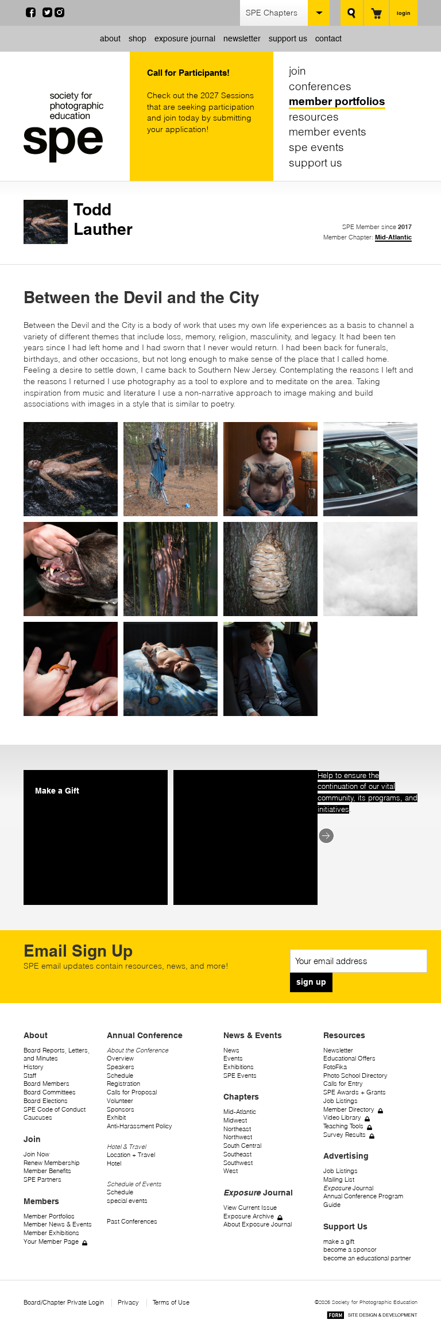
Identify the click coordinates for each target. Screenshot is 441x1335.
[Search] (352, 13)
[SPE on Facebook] (31, 14)
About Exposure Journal (257, 1224)
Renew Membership (52, 1163)
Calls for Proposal (132, 1092)
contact (328, 38)
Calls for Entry (343, 1084)
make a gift (338, 1241)
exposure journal (184, 38)
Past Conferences (132, 1221)
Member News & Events (58, 1224)
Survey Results (344, 1135)
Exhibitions (238, 1067)
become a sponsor (350, 1249)
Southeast (237, 1154)
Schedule (120, 1075)
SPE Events (240, 1075)
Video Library (342, 1117)
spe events (316, 147)
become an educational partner (367, 1258)
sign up (311, 981)
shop (137, 38)
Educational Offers (349, 1058)
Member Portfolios (49, 1216)
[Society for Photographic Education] (74, 127)
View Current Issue (250, 1208)
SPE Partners (42, 1179)
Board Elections (46, 1101)
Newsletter (338, 1050)
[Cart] (376, 13)
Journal (348, 1188)
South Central (242, 1146)
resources (314, 116)
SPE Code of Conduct (55, 1109)
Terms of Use (171, 1302)
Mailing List (338, 1179)
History (34, 1067)
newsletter (242, 38)
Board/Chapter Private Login (64, 1302)
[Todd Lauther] (46, 241)
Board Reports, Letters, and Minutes (57, 1055)
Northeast (237, 1129)
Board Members (46, 1084)
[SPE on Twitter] (47, 14)
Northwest (237, 1137)
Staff (30, 1075)
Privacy (128, 1302)
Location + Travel (131, 1155)
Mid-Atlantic (393, 237)
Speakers (120, 1067)
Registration (123, 1084)
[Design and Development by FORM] (372, 1317)
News (231, 1050)
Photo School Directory (355, 1075)
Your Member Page (51, 1241)
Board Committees (50, 1092)
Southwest (238, 1163)
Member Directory (348, 1109)
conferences (320, 86)
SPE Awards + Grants (354, 1092)
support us (288, 38)
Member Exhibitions (51, 1233)
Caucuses (38, 1117)
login (404, 13)
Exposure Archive (248, 1216)
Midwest (235, 1120)
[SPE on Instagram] (59, 14)
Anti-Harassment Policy (139, 1126)
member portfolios (337, 101)
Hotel (114, 1163)
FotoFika (335, 1067)
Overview (120, 1058)
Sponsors (120, 1109)
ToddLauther (103, 219)
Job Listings (340, 1101)
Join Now (36, 1154)
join (297, 71)
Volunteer (120, 1101)
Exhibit (116, 1117)
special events (127, 1201)
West (230, 1171)
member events (327, 131)
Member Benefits (47, 1171)
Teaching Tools (343, 1126)
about (110, 38)
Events (233, 1058)
